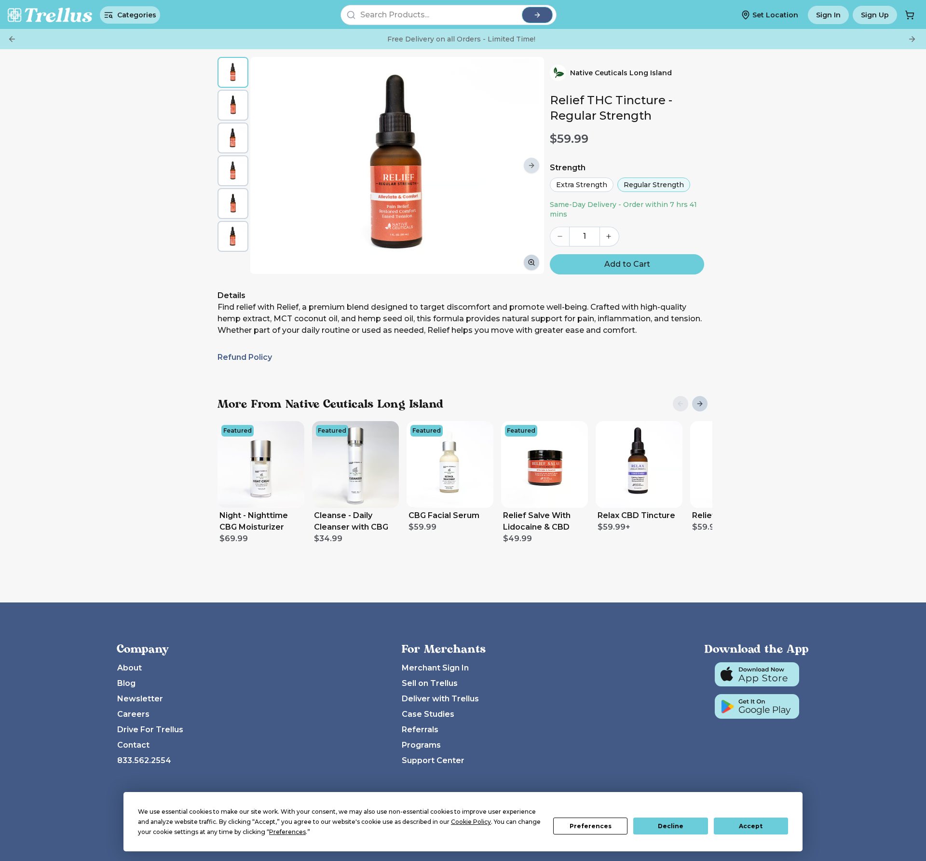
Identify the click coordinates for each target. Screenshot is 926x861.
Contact (133, 745)
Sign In (828, 15)
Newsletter (140, 698)
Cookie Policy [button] (471, 821)
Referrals (420, 729)
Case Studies (428, 714)
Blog (126, 683)
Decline (670, 826)
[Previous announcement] (12, 39)
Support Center (433, 760)
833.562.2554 (144, 760)
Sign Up (875, 15)
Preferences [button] (287, 831)
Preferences (591, 826)
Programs (421, 745)
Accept (751, 826)
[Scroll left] (263, 165)
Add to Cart (627, 264)
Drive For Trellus (150, 729)
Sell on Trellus (430, 683)
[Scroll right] (531, 165)
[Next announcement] (912, 39)
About (129, 667)
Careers (133, 714)
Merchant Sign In (435, 667)
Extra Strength (581, 184)
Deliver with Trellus (440, 698)
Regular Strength (654, 184)
